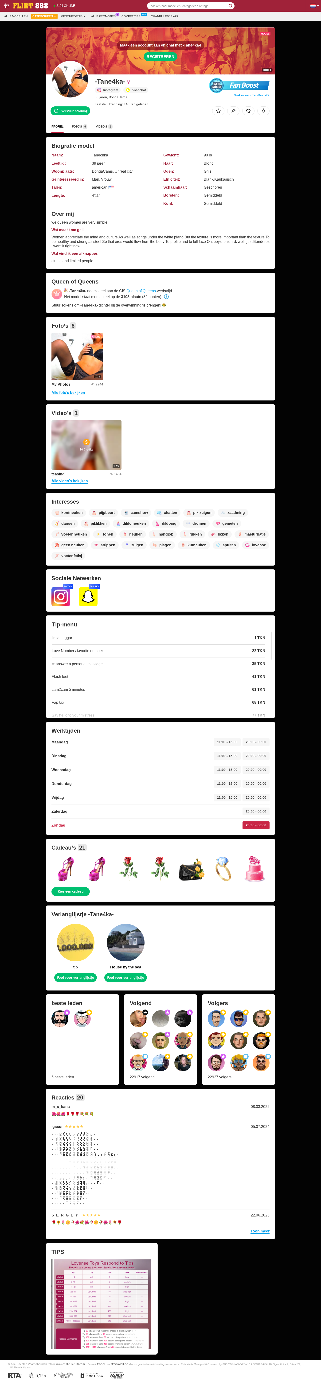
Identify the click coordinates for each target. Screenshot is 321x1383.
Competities (130, 16)
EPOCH (101, 1364)
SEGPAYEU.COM (120, 1364)
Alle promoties (103, 16)
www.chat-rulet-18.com (70, 1364)
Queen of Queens (141, 291)
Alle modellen (16, 16)
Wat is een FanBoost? (252, 95)
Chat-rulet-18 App (165, 16)
